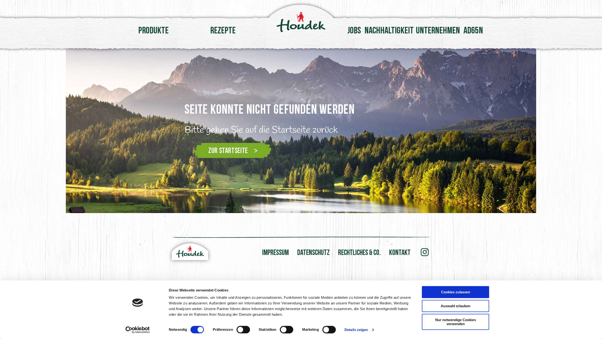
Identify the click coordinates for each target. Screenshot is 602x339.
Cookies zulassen (455, 292)
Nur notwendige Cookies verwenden (455, 322)
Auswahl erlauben (455, 306)
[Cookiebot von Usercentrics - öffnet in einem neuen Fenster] (137, 329)
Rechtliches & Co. (359, 253)
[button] (152, 130)
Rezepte (223, 31)
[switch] (243, 329)
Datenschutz (313, 253)
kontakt (400, 253)
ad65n (473, 31)
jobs (354, 31)
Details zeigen (356, 330)
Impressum (275, 253)
